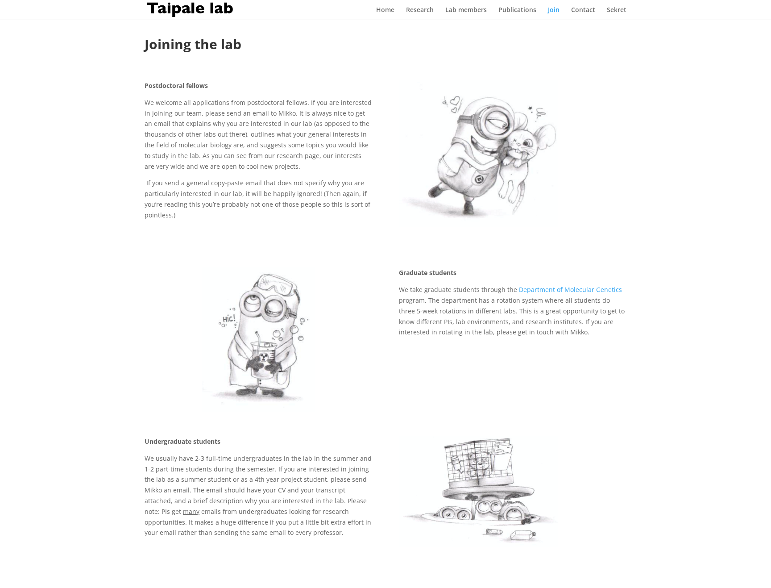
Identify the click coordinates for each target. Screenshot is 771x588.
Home (385, 10)
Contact (583, 10)
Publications (517, 10)
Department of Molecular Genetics (570, 289)
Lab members (466, 10)
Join (554, 10)
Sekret (616, 10)
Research (420, 10)
